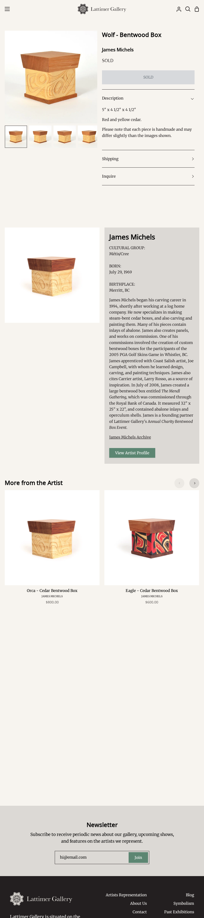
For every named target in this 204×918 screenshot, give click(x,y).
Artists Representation (126, 895)
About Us (138, 903)
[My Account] (176, 9)
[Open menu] (5, 9)
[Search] (185, 9)
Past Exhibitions (179, 912)
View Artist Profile (132, 453)
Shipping (110, 158)
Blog (190, 895)
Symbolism (183, 903)
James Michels (118, 49)
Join (138, 857)
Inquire (109, 176)
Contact (140, 912)
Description (112, 98)
